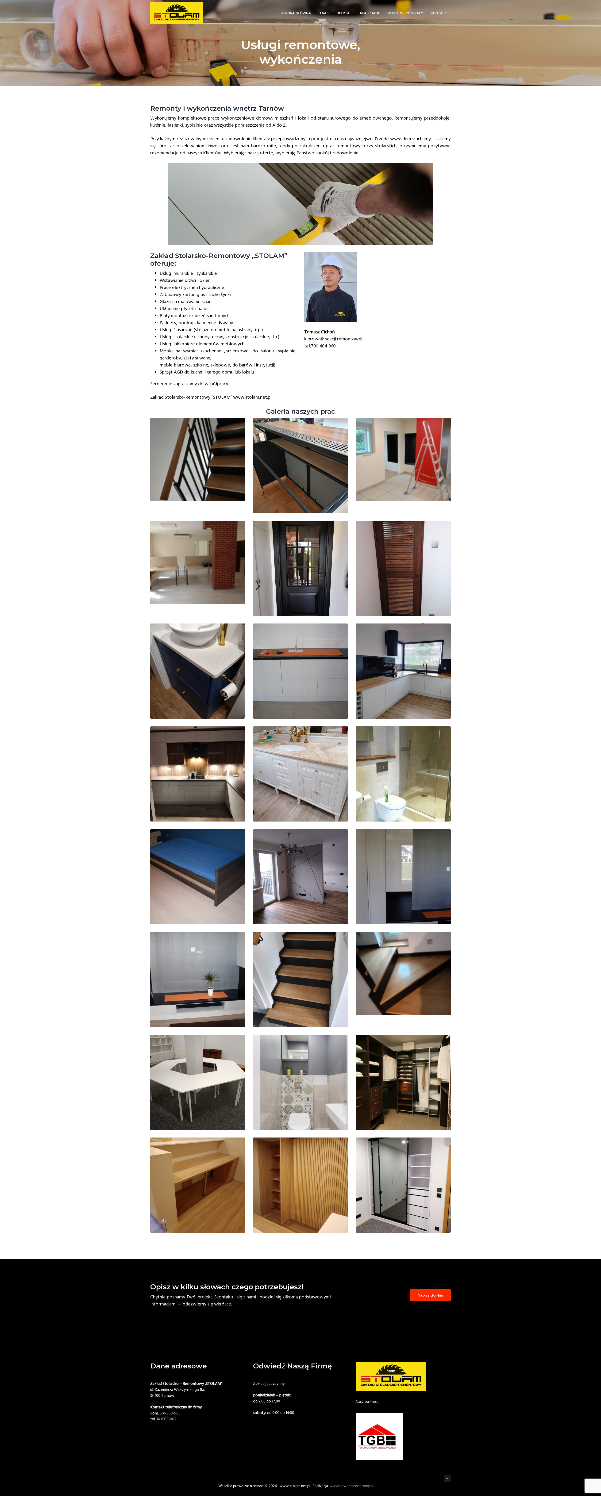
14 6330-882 (166, 1419)
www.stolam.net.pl (252, 397)
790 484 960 (323, 346)
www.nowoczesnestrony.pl (352, 1486)
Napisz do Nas (430, 1295)
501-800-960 (170, 1413)
